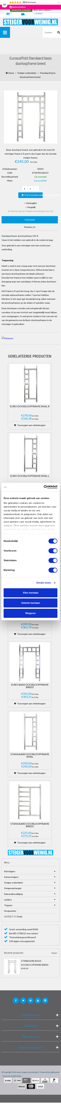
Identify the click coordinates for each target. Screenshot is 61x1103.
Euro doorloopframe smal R (29, 406)
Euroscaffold (40, 180)
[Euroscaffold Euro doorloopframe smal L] (30, 454)
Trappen (8, 905)
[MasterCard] (31, 1086)
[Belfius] (36, 1080)
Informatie (30, 219)
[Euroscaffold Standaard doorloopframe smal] (30, 732)
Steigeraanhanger (13, 888)
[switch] (52, 550)
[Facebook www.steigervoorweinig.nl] (16, 1000)
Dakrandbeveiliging (13, 894)
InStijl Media (16, 1076)
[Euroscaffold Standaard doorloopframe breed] (30, 801)
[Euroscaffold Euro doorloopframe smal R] (30, 384)
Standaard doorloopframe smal (29, 755)
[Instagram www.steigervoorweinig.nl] (45, 1000)
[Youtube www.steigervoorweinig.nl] (38, 1000)
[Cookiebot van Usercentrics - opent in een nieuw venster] (43, 487)
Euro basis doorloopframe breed (29, 686)
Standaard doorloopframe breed (29, 825)
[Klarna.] (21, 1086)
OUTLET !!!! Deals (13, 916)
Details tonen (43, 582)
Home (11, 73)
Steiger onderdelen (27, 73)
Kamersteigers (11, 877)
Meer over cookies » (43, 10)
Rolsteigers (9, 871)
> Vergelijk (30, 207)
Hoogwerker (10, 911)
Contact (38, 13)
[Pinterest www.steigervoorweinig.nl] (30, 1000)
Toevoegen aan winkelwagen (33, 195)
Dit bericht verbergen (21, 10)
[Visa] (40, 1086)
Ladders (8, 899)
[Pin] (26, 1080)
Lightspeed (54, 1072)
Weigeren (30, 613)
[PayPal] (54, 1080)
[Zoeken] (58, 32)
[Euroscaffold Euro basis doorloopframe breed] (30, 662)
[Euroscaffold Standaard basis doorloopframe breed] (12, 967)
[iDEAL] (17, 1080)
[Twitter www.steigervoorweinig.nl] (23, 1000)
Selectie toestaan (30, 603)
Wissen (54, 953)
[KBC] (45, 1080)
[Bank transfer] (8, 1080)
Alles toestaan (30, 592)
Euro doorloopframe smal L (29, 476)
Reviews (29, 227)
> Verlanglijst (30, 203)
